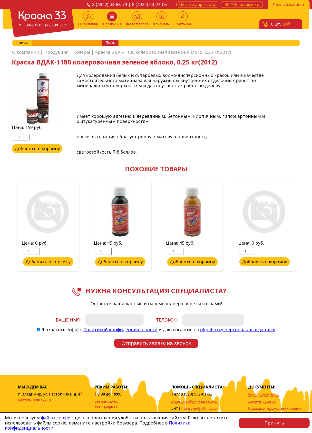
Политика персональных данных (274, 408)
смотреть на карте (34, 399)
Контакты (183, 23)
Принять (274, 423)
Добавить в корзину (37, 148)
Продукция (112, 23)
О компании (88, 23)
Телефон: (167, 320)
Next (303, 226)
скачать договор (262, 401)
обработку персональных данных (237, 329)
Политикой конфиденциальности (120, 329)
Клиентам (161, 23)
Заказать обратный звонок (194, 401)
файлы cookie (55, 418)
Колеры (81, 52)
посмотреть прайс (263, 394)
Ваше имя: (68, 320)
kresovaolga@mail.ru (200, 408)
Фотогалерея (137, 23)
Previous (8, 226)
